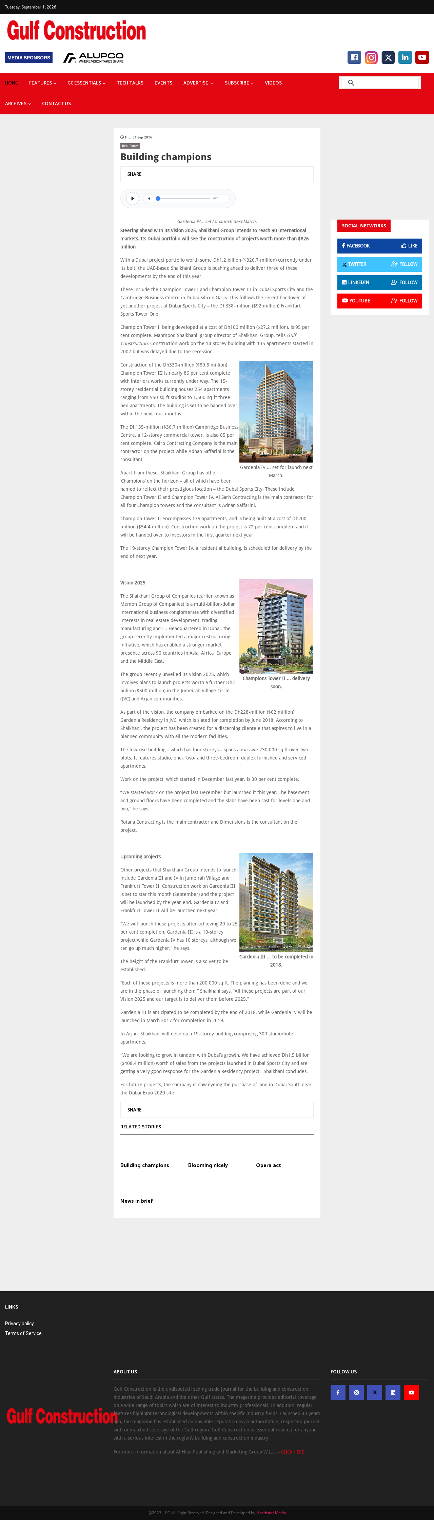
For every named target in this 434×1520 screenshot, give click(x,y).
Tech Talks (130, 83)
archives (15, 104)
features (40, 83)
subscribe (237, 83)
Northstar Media (271, 1512)
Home (11, 83)
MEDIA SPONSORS (28, 57)
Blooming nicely (208, 1165)
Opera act (268, 1165)
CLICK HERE (292, 1452)
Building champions (144, 1165)
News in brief (136, 1201)
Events (163, 83)
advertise (196, 83)
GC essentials (84, 83)
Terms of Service (23, 1333)
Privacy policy (19, 1323)
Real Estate (130, 146)
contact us (56, 104)
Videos (273, 83)
